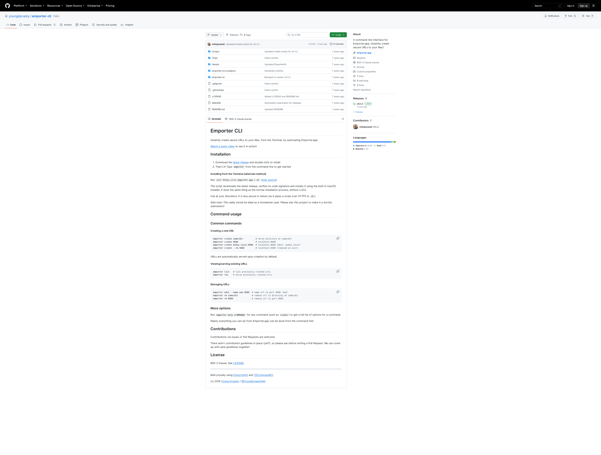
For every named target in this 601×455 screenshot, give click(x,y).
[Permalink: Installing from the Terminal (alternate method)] (208, 174)
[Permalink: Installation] (208, 154)
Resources (53, 5)
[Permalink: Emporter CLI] (208, 131)
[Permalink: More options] (208, 308)
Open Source (74, 5)
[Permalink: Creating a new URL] (208, 231)
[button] (338, 238)
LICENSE (216, 96)
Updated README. (274, 109)
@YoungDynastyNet (253, 381)
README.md (218, 109)
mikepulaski (218, 44)
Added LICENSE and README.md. (282, 96)
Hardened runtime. (274, 70)
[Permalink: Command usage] (208, 214)
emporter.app (364, 52)
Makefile (216, 102)
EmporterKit (240, 375)
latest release (241, 162)
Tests (215, 58)
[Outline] (342, 118)
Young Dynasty (230, 381)
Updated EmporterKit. (276, 64)
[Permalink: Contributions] (208, 329)
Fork (571, 16)
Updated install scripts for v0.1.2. (243, 44)
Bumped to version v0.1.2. (278, 77)
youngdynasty (19, 16)
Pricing (110, 5)
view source (269, 179)
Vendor (215, 64)
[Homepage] (7, 5)
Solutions (36, 5)
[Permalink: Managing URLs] (208, 284)
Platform (19, 5)
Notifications (553, 16)
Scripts (215, 51)
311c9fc (312, 44)
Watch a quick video (223, 146)
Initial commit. (272, 58)
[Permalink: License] (208, 355)
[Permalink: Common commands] (208, 223)
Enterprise (93, 5)
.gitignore (217, 83)
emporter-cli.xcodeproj (223, 70)
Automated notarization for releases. (283, 102)
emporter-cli (41, 16)
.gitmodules (218, 90)
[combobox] (308, 34)
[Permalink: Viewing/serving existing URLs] (208, 264)
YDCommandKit (263, 375)
